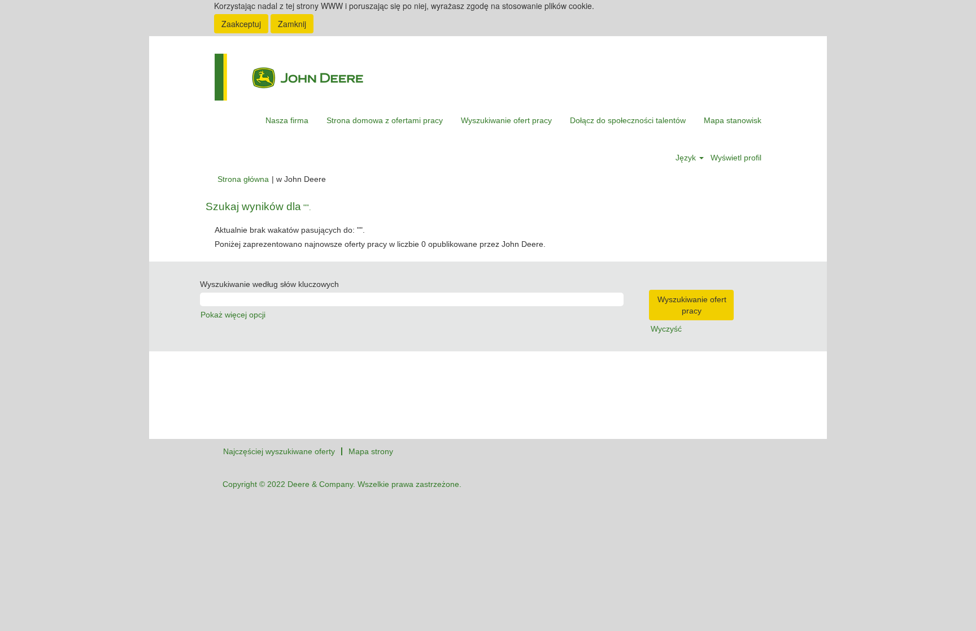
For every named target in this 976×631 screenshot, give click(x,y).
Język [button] (687, 157)
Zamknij (292, 23)
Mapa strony (370, 451)
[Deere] (289, 77)
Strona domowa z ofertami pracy (384, 120)
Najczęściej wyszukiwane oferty (279, 451)
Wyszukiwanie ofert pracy (506, 120)
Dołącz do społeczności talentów (628, 120)
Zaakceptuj (241, 23)
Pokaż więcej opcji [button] (233, 314)
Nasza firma (286, 120)
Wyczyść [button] (666, 328)
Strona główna (243, 179)
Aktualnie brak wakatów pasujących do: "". (290, 229)
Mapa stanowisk (732, 120)
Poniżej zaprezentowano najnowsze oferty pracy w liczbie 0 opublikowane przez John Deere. (380, 244)
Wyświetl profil (736, 157)
